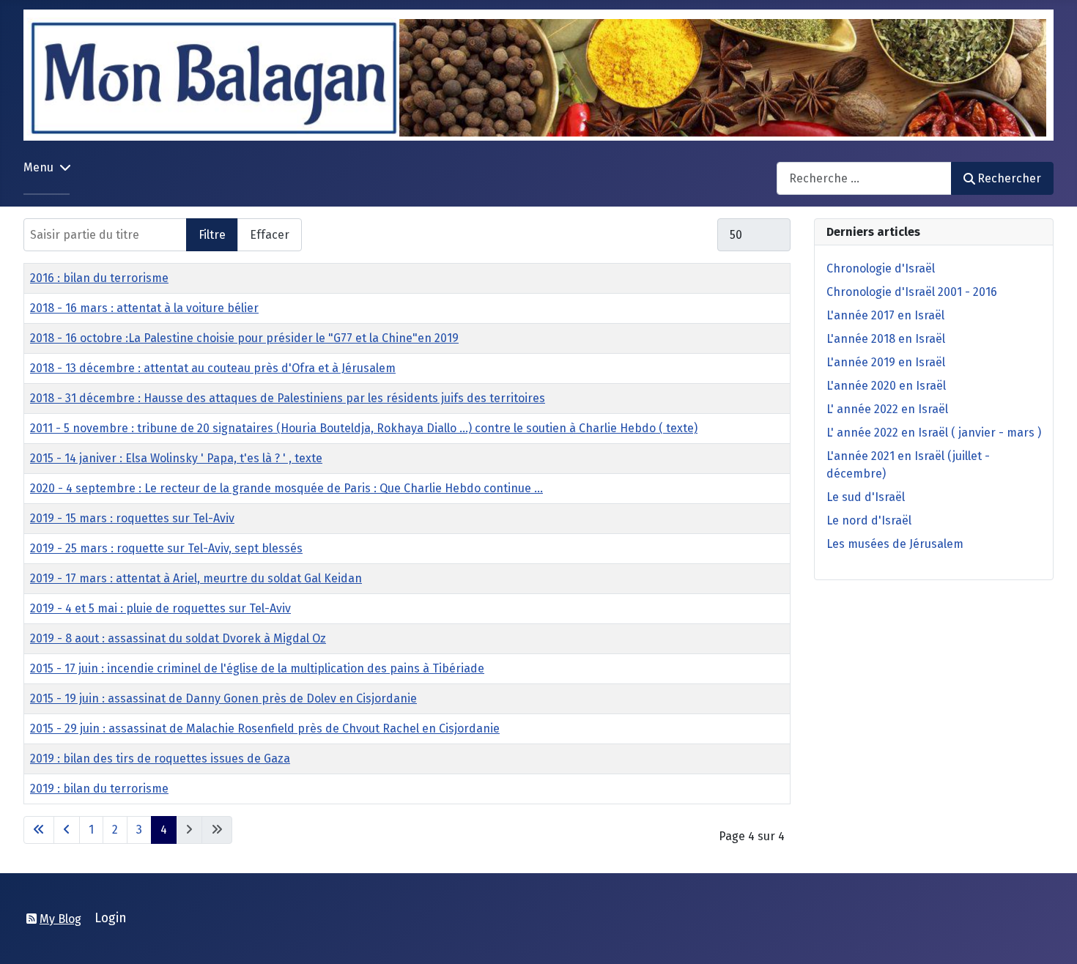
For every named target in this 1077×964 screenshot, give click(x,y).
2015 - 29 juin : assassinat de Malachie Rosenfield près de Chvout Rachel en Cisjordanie (265, 728)
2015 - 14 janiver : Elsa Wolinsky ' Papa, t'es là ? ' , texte (176, 458)
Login (111, 918)
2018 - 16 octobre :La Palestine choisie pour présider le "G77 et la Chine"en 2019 (244, 338)
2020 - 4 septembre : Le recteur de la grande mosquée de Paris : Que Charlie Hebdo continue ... (286, 488)
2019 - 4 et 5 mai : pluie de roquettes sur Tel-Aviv (160, 608)
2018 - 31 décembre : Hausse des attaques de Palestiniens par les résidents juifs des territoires (287, 398)
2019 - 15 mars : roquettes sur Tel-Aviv (132, 518)
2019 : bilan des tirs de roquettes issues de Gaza (160, 758)
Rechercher (1009, 178)
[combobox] (864, 178)
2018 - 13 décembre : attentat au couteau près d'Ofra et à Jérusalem (213, 368)
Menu (38, 167)
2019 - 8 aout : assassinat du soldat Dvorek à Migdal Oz (178, 638)
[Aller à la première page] (38, 830)
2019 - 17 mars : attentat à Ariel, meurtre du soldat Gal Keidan (196, 578)
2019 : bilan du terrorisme (99, 789)
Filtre (212, 235)
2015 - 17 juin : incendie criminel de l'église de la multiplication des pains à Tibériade (257, 668)
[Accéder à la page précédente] (66, 830)
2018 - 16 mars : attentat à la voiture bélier (144, 308)
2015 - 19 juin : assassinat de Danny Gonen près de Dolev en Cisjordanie (223, 698)
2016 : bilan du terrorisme (99, 278)
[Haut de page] (1051, 937)
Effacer (269, 235)
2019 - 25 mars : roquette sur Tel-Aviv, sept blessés (166, 548)
